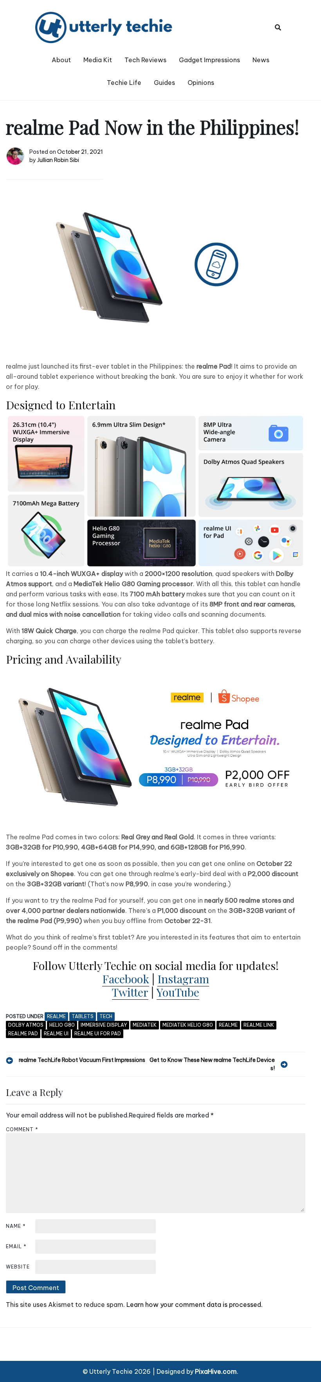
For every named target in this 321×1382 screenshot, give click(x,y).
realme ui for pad (97, 1033)
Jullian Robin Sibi (58, 160)
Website (18, 1267)
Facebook (125, 978)
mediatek (145, 1025)
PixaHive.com (216, 1371)
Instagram (183, 978)
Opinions (201, 82)
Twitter (130, 991)
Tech (105, 1016)
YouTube (178, 991)
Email (16, 1246)
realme (56, 1016)
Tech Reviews (145, 60)
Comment (22, 1129)
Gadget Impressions (209, 60)
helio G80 (62, 1025)
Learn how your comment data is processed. (194, 1304)
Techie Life (124, 82)
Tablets (83, 1016)
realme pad (23, 1033)
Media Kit (97, 60)
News (260, 60)
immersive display (104, 1025)
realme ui (56, 1033)
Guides (164, 82)
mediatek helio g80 (187, 1025)
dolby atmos (25, 1025)
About (61, 60)
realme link (258, 1025)
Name (16, 1226)
